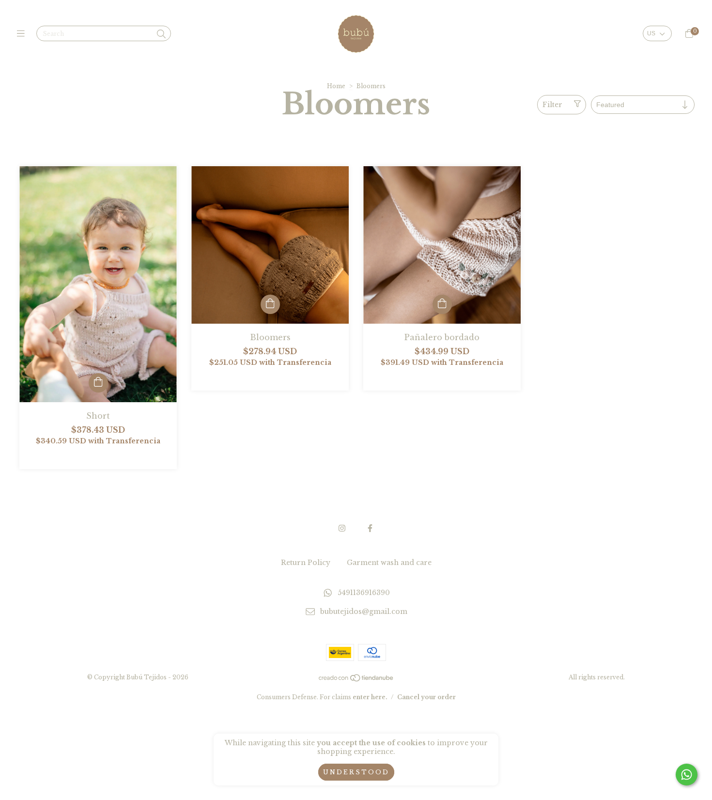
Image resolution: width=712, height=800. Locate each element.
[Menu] (23, 34)
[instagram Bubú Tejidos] (342, 528)
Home (336, 86)
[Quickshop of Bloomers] (270, 304)
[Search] (161, 34)
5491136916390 (364, 592)
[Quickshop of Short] (98, 382)
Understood (356, 772)
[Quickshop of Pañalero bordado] (442, 304)
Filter (552, 104)
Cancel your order (426, 697)
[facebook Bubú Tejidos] (370, 528)
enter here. (370, 697)
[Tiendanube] (356, 680)
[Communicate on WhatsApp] (686, 774)
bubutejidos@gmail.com (363, 611)
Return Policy (305, 562)
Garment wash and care (389, 562)
